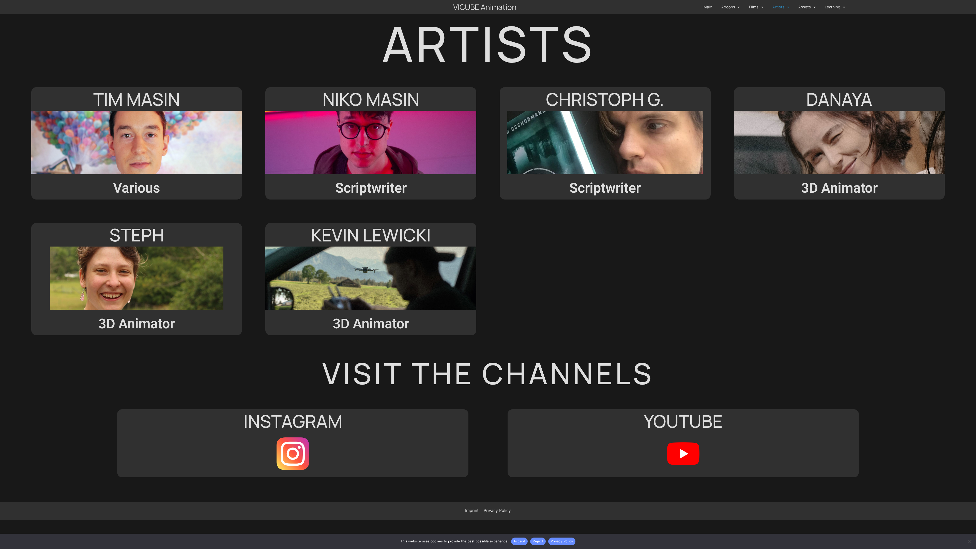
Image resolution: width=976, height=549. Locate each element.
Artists (778, 7)
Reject (538, 541)
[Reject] (969, 541)
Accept (519, 541)
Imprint (472, 510)
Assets (804, 7)
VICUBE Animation (484, 7)
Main (708, 7)
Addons (728, 7)
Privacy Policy (497, 510)
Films (753, 7)
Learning (832, 7)
